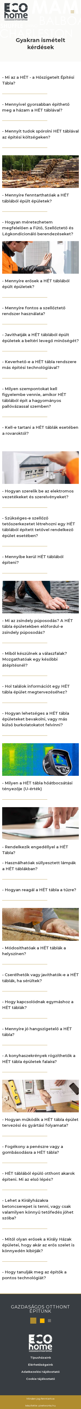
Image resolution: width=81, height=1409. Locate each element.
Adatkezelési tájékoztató (40, 1371)
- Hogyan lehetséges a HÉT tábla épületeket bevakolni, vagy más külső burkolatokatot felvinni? (35, 719)
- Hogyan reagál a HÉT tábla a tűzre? (39, 889)
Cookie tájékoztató (40, 1378)
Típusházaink (40, 1357)
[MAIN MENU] (72, 11)
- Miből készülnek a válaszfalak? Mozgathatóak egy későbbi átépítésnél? (34, 659)
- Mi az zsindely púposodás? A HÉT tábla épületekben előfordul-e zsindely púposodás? (37, 626)
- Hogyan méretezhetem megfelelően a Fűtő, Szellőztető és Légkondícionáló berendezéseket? (37, 228)
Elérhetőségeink (40, 1364)
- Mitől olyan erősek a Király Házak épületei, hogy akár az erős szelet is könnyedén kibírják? (38, 1245)
